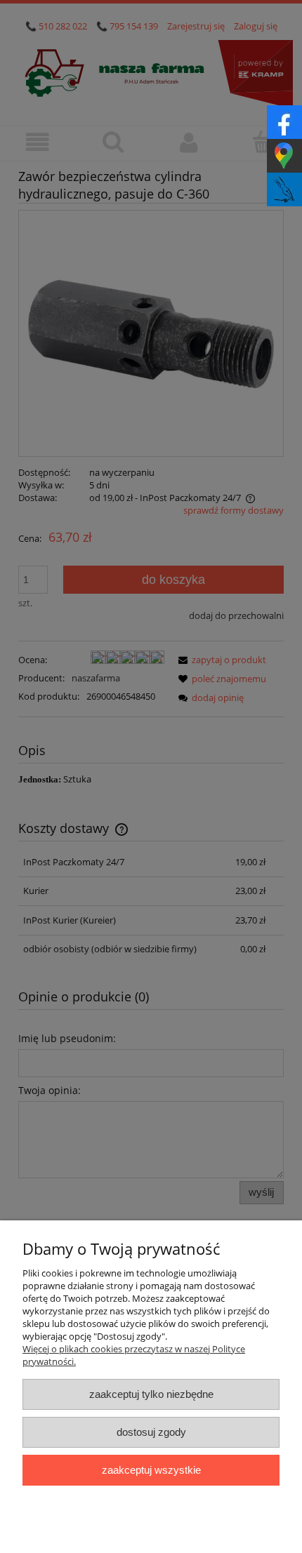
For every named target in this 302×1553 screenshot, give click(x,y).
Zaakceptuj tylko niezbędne (151, 1394)
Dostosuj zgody (151, 1432)
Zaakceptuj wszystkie (151, 1470)
